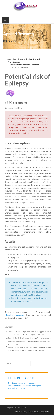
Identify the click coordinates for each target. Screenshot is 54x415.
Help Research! (21, 378)
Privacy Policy (33, 412)
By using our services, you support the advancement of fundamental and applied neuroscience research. (24, 385)
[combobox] (18, 363)
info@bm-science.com (15, 315)
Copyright (45, 412)
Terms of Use (20, 412)
